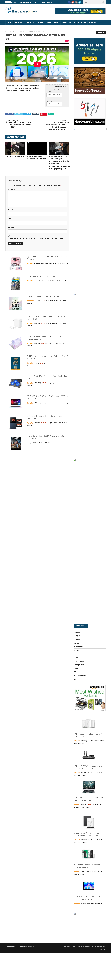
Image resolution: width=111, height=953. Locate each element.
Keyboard (77, 639)
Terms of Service (83, 946)
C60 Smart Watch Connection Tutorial (36, 157)
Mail (52, 114)
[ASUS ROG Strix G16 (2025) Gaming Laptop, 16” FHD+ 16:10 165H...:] (15, 403)
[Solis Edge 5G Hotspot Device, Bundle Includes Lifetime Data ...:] (15, 423)
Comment (12, 189)
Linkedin (28, 114)
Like (68, 41)
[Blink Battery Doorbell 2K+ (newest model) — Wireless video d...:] (88, 854)
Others (81, 22)
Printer (76, 654)
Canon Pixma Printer (14, 156)
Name (10, 210)
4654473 (37, 263)
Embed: (49, 101)
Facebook (10, 114)
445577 (36, 363)
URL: (50, 92)
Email (10, 219)
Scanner (77, 657)
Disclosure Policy (98, 946)
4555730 (37, 323)
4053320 (37, 423)
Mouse (76, 650)
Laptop (40, 22)
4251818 (83, 741)
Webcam (77, 679)
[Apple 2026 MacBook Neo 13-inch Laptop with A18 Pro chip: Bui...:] (88, 886)
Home (9, 22)
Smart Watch (68, 22)
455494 (36, 403)
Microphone (78, 647)
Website (11, 227)
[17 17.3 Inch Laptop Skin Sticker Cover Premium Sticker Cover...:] (88, 787)
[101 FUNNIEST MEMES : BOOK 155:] (15, 284)
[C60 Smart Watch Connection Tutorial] (37, 148)
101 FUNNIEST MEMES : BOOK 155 (41, 276)
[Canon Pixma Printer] (15, 148)
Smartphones (53, 22)
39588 (83, 872)
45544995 (37, 383)
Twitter (19, 114)
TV (75, 672)
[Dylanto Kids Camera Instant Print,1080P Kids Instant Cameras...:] (15, 264)
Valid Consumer (60, 87)
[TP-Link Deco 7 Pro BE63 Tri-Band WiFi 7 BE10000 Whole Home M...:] (88, 723)
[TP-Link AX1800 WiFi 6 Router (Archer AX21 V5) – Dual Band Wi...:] (88, 755)
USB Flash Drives (80, 676)
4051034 (37, 343)
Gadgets (30, 22)
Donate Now (13, 27)
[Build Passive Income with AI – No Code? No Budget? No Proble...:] (15, 363)
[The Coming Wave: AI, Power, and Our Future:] (15, 304)
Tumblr (36, 114)
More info (65, 263)
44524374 (84, 773)
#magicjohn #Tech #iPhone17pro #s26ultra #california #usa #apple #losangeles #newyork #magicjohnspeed (59, 162)
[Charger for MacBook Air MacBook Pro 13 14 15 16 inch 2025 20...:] (15, 324)
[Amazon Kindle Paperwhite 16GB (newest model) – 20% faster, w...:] (88, 822)
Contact (102, 949)
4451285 (83, 805)
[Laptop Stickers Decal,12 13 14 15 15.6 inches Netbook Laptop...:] (15, 343)
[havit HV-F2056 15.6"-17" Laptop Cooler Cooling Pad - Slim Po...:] (15, 383)
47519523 (84, 840)
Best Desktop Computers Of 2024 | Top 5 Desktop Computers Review (56, 124)
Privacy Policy (69, 946)
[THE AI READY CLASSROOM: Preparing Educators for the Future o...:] (15, 443)
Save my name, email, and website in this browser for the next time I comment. (36, 238)
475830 (83, 904)
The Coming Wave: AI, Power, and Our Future (44, 296)
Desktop (19, 22)
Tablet (76, 668)
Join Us (92, 22)
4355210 (37, 301)
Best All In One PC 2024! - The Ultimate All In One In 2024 (20, 123)
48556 (36, 281)
